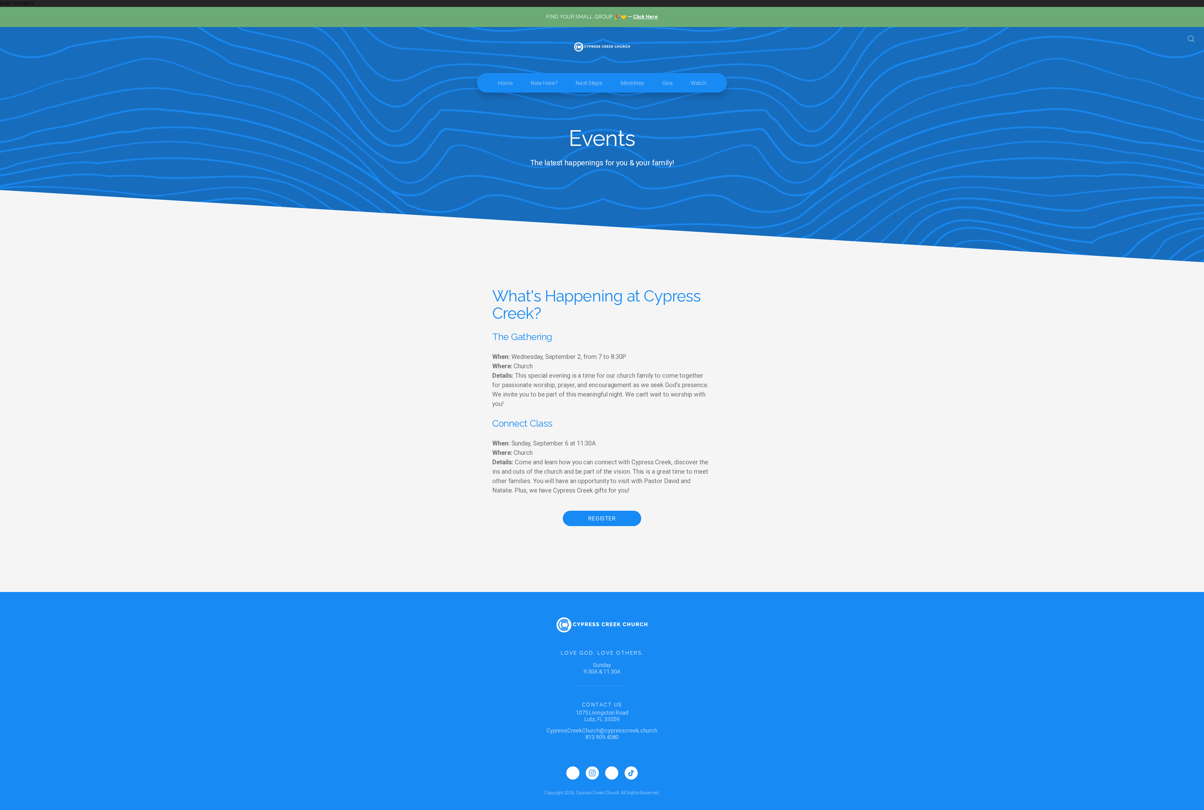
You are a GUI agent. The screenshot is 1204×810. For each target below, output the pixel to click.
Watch (698, 83)
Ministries (632, 83)
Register (602, 518)
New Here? (544, 83)
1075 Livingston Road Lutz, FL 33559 (602, 715)
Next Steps (589, 83)
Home (505, 83)
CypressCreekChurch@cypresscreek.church (602, 730)
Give (667, 83)
